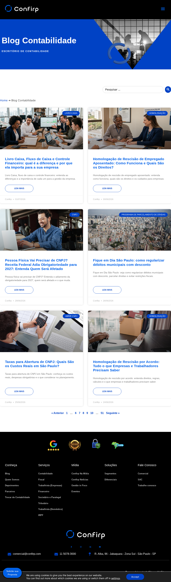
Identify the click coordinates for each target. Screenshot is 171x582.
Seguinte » (113, 413)
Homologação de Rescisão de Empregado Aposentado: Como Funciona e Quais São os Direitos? (128, 163)
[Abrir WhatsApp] (163, 573)
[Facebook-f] (71, 547)
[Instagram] (81, 547)
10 (91, 413)
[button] (163, 9)
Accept (135, 576)
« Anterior (57, 413)
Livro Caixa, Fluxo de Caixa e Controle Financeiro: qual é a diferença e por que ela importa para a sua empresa (38, 163)
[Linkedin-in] (90, 547)
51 (102, 413)
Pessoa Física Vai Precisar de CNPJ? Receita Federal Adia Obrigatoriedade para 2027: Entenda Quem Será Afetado (41, 264)
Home (4, 100)
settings (115, 578)
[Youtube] (100, 547)
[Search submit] (168, 89)
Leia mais (19, 188)
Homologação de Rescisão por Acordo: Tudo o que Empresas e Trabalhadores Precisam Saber (126, 366)
